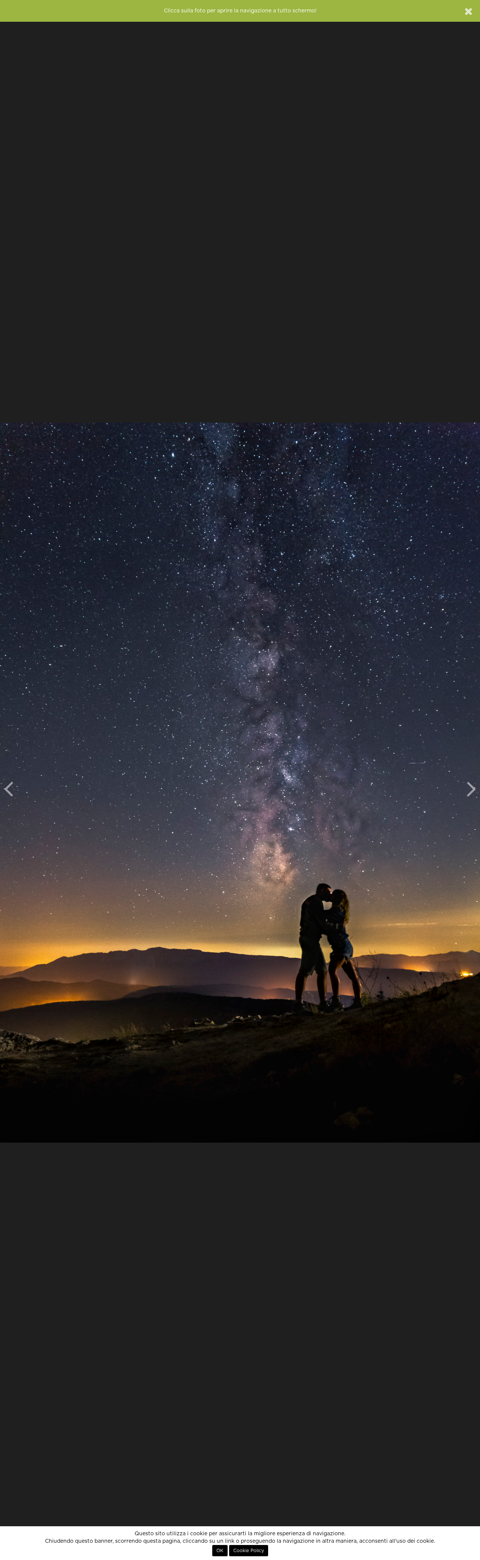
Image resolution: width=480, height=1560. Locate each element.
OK (220, 1550)
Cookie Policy (248, 1550)
